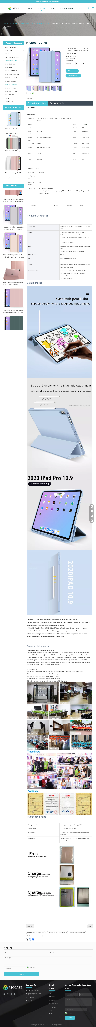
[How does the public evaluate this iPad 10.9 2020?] (13, 217)
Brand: (29, 98)
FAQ (50, 1010)
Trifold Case (9, 98)
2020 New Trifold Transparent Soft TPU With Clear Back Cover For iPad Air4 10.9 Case (13, 151)
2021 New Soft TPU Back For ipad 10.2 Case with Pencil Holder (13, 129)
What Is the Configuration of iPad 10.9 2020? (13, 247)
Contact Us (52, 1014)
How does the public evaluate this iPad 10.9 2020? (13, 220)
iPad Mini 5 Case (10, 64)
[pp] (13, 988)
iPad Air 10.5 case (10, 81)
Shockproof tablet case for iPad (57, 932)
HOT (52, 8)
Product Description (37, 103)
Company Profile (57, 103)
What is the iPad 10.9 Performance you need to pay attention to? (13, 275)
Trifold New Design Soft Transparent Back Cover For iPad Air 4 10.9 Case (13, 173)
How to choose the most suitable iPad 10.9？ (13, 192)
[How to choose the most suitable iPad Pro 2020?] (13, 301)
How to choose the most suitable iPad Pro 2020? (13, 303)
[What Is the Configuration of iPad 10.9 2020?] (13, 245)
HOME (30, 8)
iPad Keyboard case (11, 54)
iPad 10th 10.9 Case (11, 95)
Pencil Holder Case (11, 60)
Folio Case (8, 50)
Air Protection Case (11, 47)
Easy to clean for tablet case (35, 932)
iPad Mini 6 (8, 67)
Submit (22, 974)
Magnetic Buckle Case (12, 57)
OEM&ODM (52, 1000)
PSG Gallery (52, 1007)
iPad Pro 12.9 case (11, 91)
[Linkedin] (30, 939)
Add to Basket (73, 76)
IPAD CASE (41, 8)
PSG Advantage (53, 1003)
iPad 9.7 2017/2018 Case (12, 71)
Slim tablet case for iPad (77, 932)
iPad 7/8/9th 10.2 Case (12, 74)
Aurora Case (9, 102)
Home (51, 993)
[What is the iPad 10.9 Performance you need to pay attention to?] (13, 273)
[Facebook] (33, 939)
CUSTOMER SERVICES (67, 8)
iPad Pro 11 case (10, 88)
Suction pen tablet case (34, 936)
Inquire (73, 71)
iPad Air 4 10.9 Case (11, 84)
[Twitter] (27, 939)
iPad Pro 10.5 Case (11, 78)
